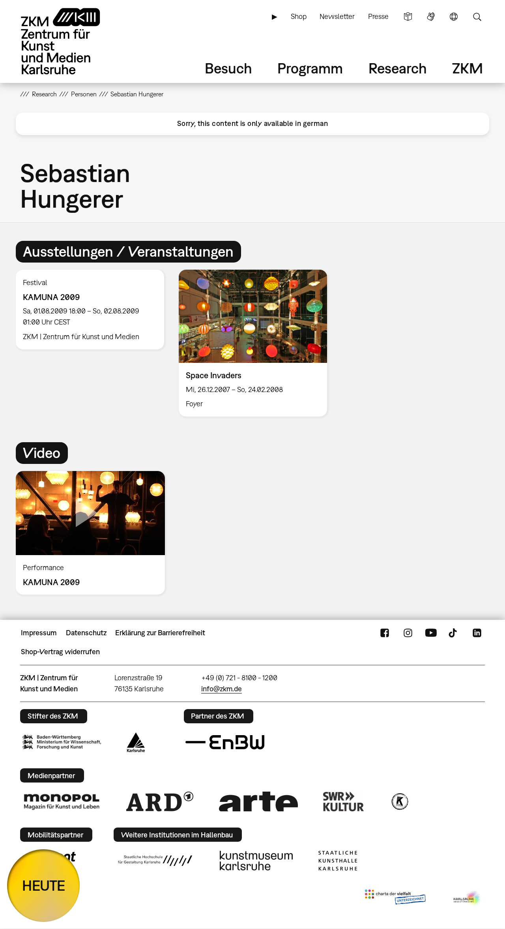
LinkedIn (477, 632)
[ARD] (159, 801)
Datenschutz (86, 633)
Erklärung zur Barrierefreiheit (160, 633)
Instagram (408, 632)
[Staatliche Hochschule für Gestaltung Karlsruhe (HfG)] (155, 860)
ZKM (467, 68)
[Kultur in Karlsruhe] (399, 801)
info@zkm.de (221, 689)
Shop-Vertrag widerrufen (60, 651)
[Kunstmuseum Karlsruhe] (256, 861)
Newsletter (337, 16)
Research (397, 68)
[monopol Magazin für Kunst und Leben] (61, 801)
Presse (378, 16)
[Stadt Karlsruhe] (136, 742)
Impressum (39, 633)
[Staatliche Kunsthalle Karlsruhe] (337, 861)
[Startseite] (71, 41)
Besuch (228, 68)
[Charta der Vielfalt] (395, 898)
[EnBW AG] (224, 742)
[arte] (258, 801)
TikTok (454, 632)
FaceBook (385, 632)
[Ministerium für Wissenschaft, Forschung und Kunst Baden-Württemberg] (61, 742)
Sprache (454, 16)
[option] (90, 309)
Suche (477, 16)
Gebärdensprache (431, 16)
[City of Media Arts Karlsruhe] (467, 898)
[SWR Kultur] (343, 801)
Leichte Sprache (408, 16)
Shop (299, 16)
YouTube (431, 632)
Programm (310, 68)
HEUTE (43, 885)
